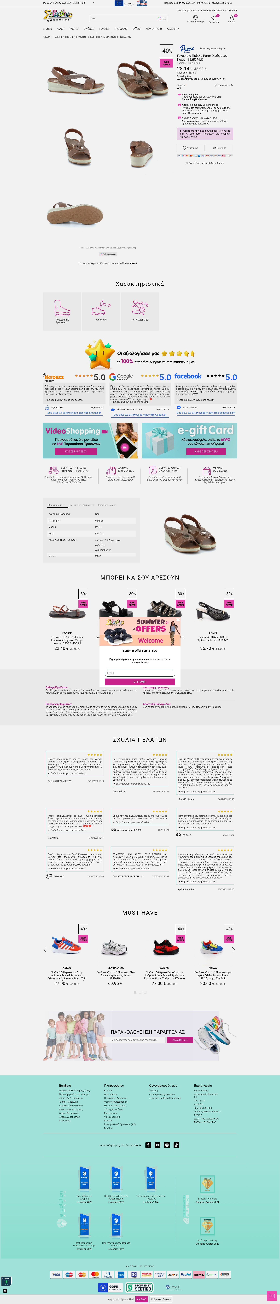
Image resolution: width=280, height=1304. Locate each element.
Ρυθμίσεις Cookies (161, 1299)
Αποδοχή (141, 1299)
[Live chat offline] (272, 1296)
